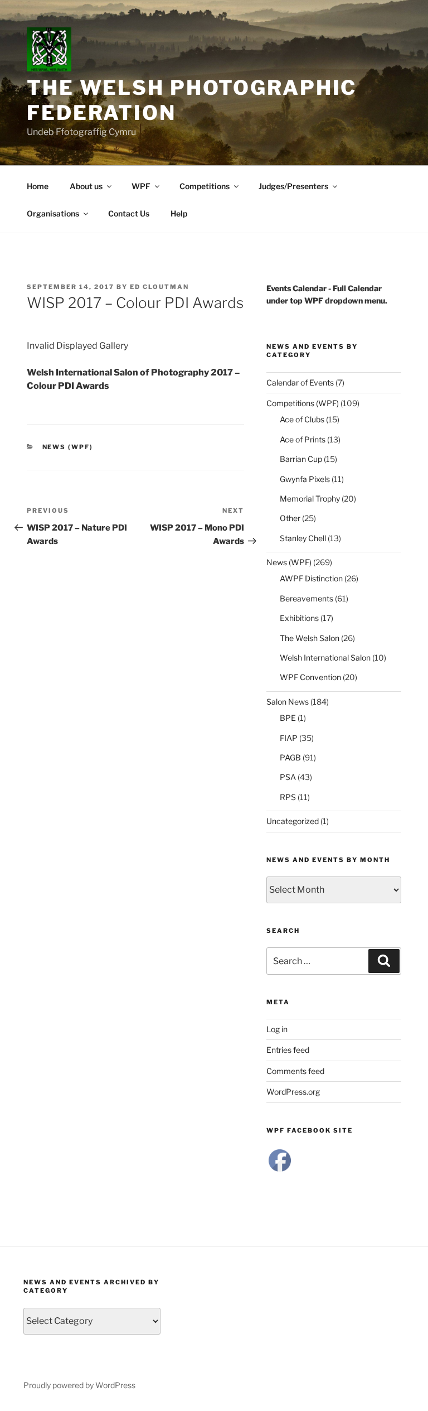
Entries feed (287, 1049)
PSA (288, 777)
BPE (288, 718)
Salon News (287, 701)
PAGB (290, 757)
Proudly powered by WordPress (79, 1385)
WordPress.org (293, 1091)
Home (37, 186)
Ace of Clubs (302, 419)
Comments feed (295, 1071)
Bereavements (306, 598)
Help (179, 213)
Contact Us (128, 213)
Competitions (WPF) (302, 403)
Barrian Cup (301, 459)
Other (290, 518)
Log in (277, 1029)
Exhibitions (299, 618)
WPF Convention (310, 677)
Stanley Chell (303, 538)
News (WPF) (68, 447)
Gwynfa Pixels (305, 479)
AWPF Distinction (311, 578)
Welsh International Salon (325, 657)
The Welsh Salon (309, 638)
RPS (288, 797)
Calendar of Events (300, 382)
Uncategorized (292, 821)
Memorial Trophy (310, 498)
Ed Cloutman (159, 287)
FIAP (289, 738)
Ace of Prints (302, 439)
